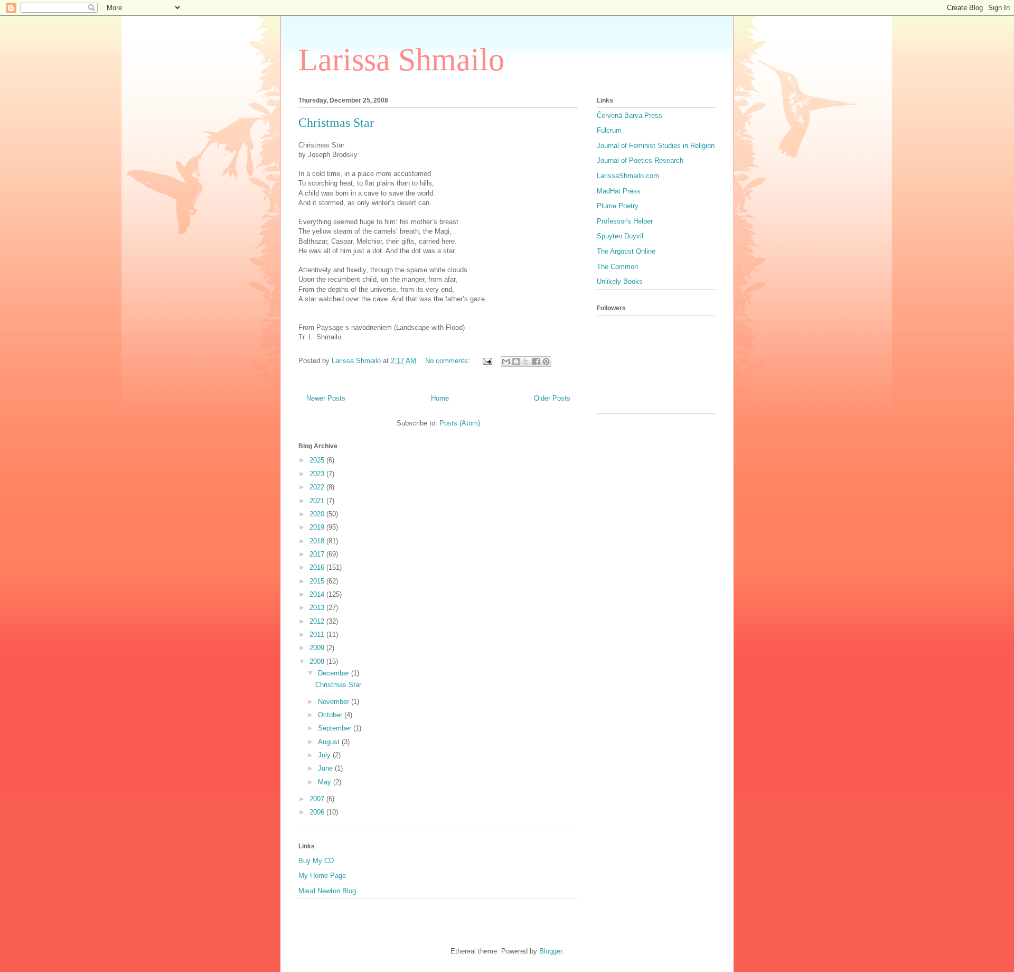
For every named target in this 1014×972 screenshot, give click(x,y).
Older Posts (552, 398)
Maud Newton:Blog (327, 891)
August (330, 742)
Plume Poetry (618, 206)
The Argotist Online (626, 251)
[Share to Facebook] (536, 361)
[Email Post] (486, 361)
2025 (317, 460)
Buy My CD (316, 861)
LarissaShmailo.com (628, 176)
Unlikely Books (620, 281)
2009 (317, 648)
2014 (317, 594)
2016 (317, 567)
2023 (317, 474)
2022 (317, 487)
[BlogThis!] (516, 361)
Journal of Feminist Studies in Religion (656, 146)
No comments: (448, 361)
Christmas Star (336, 122)
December (334, 673)
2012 (317, 621)
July (325, 755)
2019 (317, 527)
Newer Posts (325, 398)
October (331, 715)
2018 (317, 541)
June (326, 768)
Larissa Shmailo (401, 59)
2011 (317, 634)
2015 (317, 581)
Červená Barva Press (629, 115)
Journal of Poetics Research (640, 160)
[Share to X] (526, 361)
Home (440, 398)
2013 (317, 608)
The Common (617, 267)
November (334, 702)
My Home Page (322, 876)
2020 (317, 514)
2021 (317, 501)
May (325, 782)
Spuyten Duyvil (620, 236)
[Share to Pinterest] (546, 361)
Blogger (550, 951)
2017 (317, 554)
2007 (317, 799)
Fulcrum (609, 130)
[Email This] (506, 361)
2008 (317, 661)
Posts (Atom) (459, 423)
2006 (317, 812)
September (335, 728)
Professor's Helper (625, 221)
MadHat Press (619, 191)
